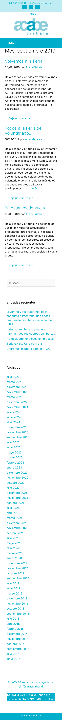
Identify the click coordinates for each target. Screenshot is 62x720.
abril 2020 (13, 548)
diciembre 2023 (17, 427)
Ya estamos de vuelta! (26, 207)
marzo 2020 (15, 553)
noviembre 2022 (17, 477)
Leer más (31, 188)
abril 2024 (13, 422)
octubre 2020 (16, 533)
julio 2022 (13, 487)
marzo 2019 (14, 593)
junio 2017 (13, 659)
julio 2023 (13, 442)
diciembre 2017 (17, 633)
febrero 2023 (15, 462)
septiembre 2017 (18, 648)
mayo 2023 (14, 452)
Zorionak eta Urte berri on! (24, 343)
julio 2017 (13, 654)
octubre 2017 (15, 644)
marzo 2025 (14, 397)
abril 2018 (13, 623)
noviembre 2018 (17, 603)
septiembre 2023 (18, 437)
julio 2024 (13, 412)
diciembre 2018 (17, 598)
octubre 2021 (15, 502)
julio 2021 (13, 507)
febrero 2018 (15, 628)
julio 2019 (13, 583)
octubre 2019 (15, 573)
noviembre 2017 (17, 638)
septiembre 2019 (18, 578)
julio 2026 (13, 376)
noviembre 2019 (17, 568)
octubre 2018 (15, 608)
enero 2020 (14, 558)
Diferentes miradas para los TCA (28, 348)
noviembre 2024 (17, 407)
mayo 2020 (14, 543)
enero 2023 (14, 467)
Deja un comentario (21, 118)
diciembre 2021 (17, 492)
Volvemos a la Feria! (24, 61)
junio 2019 (13, 588)
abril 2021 (13, 513)
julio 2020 (13, 538)
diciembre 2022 (17, 472)
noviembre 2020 (17, 528)
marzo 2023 (15, 457)
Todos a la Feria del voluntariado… (24, 131)
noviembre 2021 (17, 497)
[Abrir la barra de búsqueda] (54, 40)
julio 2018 (13, 618)
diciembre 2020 (17, 523)
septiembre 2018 (18, 613)
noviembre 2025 (17, 392)
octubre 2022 (15, 482)
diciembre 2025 (17, 387)
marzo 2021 (14, 518)
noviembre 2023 (17, 432)
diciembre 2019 (17, 563)
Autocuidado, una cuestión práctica (30, 338)
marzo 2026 (15, 382)
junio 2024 (14, 417)
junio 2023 (14, 447)
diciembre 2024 (17, 402)
